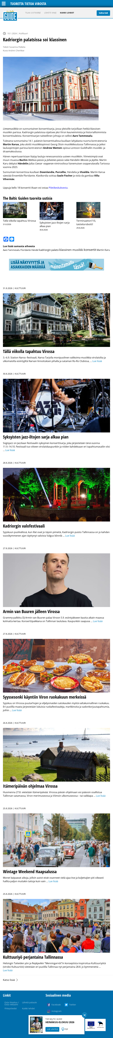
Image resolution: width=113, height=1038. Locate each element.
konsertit (90, 250)
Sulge (84, 1015)
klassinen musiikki (71, 250)
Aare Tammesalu (11, 249)
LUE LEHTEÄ (52, 1029)
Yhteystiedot (10, 1008)
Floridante (25, 249)
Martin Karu (103, 250)
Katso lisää (9, 980)
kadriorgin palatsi (49, 250)
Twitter (72, 1004)
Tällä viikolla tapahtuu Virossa (19, 220)
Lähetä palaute (29, 1002)
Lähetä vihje (50, 13)
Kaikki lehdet (67, 13)
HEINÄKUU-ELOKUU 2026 (59, 1022)
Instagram (56, 1011)
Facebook (56, 1004)
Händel (35, 250)
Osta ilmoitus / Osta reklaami (11, 1003)
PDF (66, 1029)
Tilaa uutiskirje (33, 13)
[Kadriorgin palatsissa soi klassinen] (56, 88)
